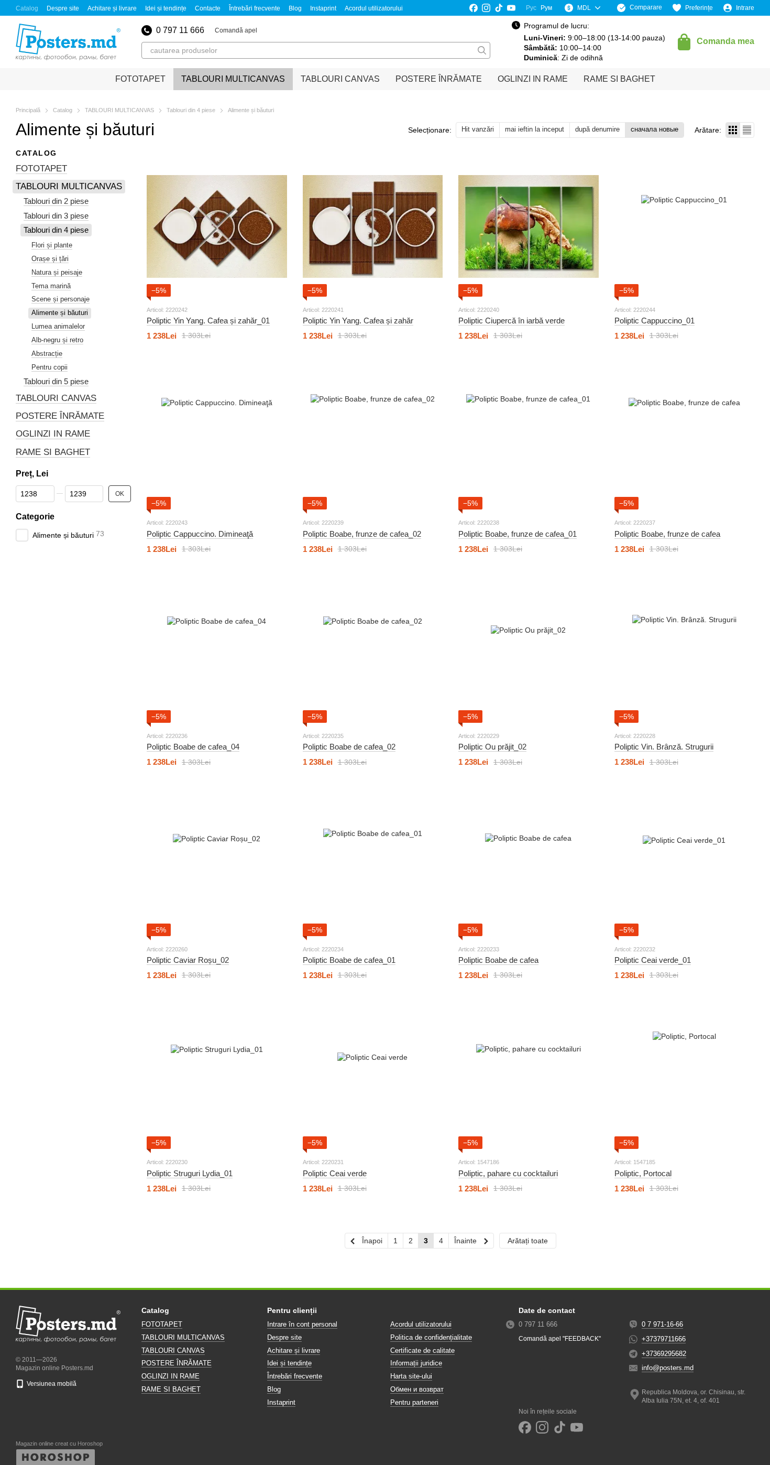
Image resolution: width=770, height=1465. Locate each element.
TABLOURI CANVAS (340, 78)
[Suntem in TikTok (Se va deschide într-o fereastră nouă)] (498, 8)
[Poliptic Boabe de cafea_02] (373, 653)
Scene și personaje (60, 299)
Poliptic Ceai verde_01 (652, 960)
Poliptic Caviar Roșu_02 (188, 960)
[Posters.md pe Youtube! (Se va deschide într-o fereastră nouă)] (511, 8)
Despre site (63, 8)
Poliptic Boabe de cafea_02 (349, 746)
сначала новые (654, 129)
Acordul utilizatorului (374, 8)
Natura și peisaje (56, 272)
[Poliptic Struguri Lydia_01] (217, 1079)
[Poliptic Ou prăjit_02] (528, 653)
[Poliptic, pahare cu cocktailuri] (528, 1079)
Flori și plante (51, 245)
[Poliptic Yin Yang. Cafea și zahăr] (373, 226)
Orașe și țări (50, 259)
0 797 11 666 (180, 30)
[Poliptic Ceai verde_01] (684, 866)
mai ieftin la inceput (534, 129)
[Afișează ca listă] (747, 130)
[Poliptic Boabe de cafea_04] (217, 653)
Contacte (208, 8)
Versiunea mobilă (50, 1383)
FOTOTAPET (140, 78)
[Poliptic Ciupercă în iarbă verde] (528, 226)
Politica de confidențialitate (431, 1337)
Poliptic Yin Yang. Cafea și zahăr (358, 320)
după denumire (597, 129)
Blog (295, 8)
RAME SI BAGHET (619, 78)
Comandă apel (236, 30)
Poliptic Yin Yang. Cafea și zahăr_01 (208, 320)
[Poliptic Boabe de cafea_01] (373, 866)
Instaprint (323, 8)
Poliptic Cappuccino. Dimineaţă (200, 533)
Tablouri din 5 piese (56, 381)
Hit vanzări (477, 129)
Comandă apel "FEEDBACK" (560, 1338)
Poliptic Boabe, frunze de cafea (667, 533)
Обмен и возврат (417, 1389)
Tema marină (51, 286)
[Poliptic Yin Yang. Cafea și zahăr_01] (217, 226)
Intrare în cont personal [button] (302, 1324)
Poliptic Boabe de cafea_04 (193, 746)
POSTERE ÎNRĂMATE (438, 78)
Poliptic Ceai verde (335, 1173)
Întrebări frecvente (254, 8)
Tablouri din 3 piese (56, 215)
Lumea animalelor (58, 326)
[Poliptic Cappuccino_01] (684, 226)
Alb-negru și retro (57, 340)
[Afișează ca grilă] (733, 130)
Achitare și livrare (112, 8)
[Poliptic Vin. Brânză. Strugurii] (684, 653)
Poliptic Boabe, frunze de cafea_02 (362, 533)
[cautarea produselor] (482, 50)
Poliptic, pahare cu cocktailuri (508, 1173)
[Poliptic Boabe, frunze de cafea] (684, 440)
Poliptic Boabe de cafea (498, 960)
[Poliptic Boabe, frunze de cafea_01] (528, 440)
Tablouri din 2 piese (56, 201)
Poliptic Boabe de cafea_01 (349, 960)
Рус (531, 8)
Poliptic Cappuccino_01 (654, 320)
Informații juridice (416, 1363)
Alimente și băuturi (59, 313)
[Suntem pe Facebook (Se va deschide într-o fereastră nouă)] (473, 8)
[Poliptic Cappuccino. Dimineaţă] (217, 440)
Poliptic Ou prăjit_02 (492, 746)
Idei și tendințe (165, 8)
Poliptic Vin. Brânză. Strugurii (663, 746)
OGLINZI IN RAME (533, 78)
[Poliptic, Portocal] (684, 1079)
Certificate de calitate (422, 1350)
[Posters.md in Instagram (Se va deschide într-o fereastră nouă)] (486, 8)
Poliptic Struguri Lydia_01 (190, 1173)
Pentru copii (49, 367)
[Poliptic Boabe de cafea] (528, 866)
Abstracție (46, 353)
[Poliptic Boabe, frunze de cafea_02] (373, 440)
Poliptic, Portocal (643, 1173)
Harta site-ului (411, 1376)
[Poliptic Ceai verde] (373, 1079)
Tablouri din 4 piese (56, 230)
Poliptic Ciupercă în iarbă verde (511, 320)
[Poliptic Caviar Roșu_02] (217, 866)
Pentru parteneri (414, 1402)
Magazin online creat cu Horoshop (59, 1443)
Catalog (27, 8)
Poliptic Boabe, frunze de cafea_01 (517, 533)
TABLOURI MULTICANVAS (233, 78)
